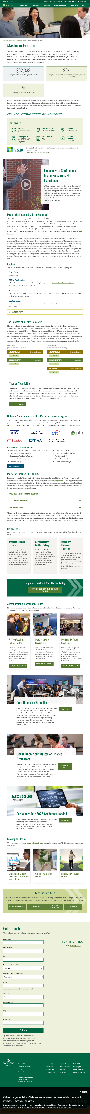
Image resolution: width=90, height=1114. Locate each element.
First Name (7, 939)
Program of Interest (10, 965)
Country (6, 993)
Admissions (36, 5)
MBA (57, 244)
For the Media (63, 1072)
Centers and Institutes (79, 1072)
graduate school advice (33, 843)
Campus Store (50, 1069)
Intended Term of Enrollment (13, 973)
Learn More (65, 709)
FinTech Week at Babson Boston (16, 641)
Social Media (49, 1067)
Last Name (7, 948)
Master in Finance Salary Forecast (43, 875)
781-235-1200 (75, 946)
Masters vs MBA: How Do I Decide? (70, 875)
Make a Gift (49, 1064)
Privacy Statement (64, 1108)
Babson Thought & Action (18, 666)
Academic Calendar (65, 1064)
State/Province (8, 1002)
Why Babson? (24, 5)
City (4, 1011)
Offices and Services (65, 1067)
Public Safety (76, 1064)
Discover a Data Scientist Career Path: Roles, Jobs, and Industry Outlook (18, 876)
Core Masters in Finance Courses (29, 493)
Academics (47, 5)
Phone (5, 982)
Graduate (8, 5)
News (83, 5)
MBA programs (58, 481)
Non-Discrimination (51, 1072)
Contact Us (21, 1072)
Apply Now (67, 1)
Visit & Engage (57, 1)
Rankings (62, 1069)
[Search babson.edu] (76, 1)
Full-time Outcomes (15, 466)
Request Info (48, 1)
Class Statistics (22, 312)
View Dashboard (65, 820)
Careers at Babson (78, 1069)
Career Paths (74, 5)
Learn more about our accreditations (38, 152)
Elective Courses (22, 507)
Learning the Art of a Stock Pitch (70, 641)
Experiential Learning (24, 500)
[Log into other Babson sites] (73, 1)
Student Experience (60, 5)
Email (5, 956)
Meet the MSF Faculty (65, 766)
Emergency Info (77, 1067)
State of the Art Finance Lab (42, 641)
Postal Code (7, 1019)
